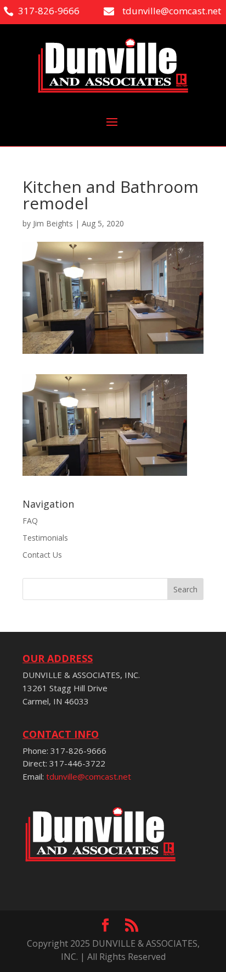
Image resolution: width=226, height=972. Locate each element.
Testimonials (45, 537)
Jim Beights (53, 223)
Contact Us (42, 554)
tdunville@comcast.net (88, 776)
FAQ (30, 520)
